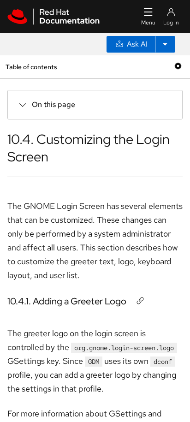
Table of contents (31, 66)
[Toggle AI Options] (165, 44)
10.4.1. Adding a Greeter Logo (66, 301)
